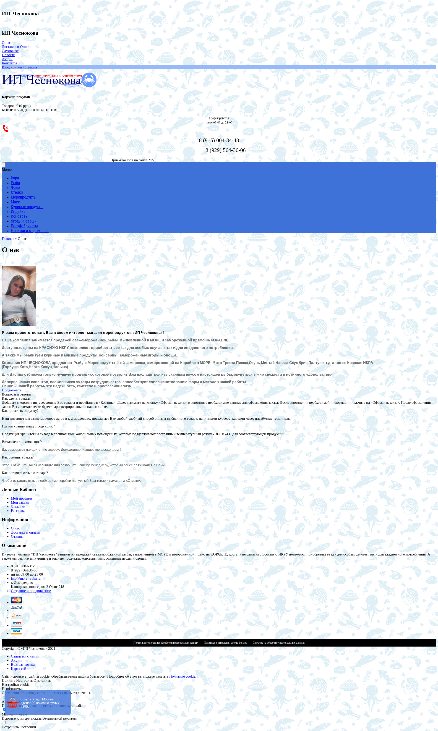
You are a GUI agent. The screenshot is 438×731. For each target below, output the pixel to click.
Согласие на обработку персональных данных (279, 642)
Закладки (18, 506)
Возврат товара (23, 664)
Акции (7, 59)
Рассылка (18, 511)
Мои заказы (20, 502)
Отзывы (17, 536)
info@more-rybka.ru (26, 578)
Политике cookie (182, 676)
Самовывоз (10, 51)
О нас (6, 43)
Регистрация (27, 67)
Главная (8, 239)
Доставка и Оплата (16, 47)
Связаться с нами (24, 656)
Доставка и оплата (25, 532)
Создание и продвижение (31, 591)
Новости (8, 55)
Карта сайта (20, 669)
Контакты (9, 63)
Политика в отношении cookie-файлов (225, 642)
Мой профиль (21, 498)
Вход (6, 67)
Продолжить (11, 390)
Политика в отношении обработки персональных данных (165, 642)
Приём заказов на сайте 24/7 (132, 160)
